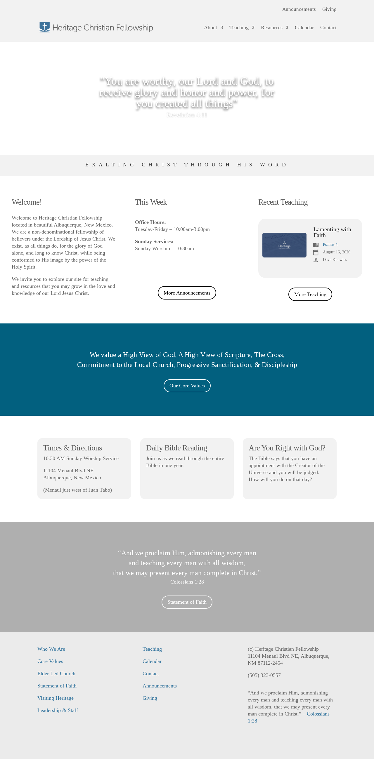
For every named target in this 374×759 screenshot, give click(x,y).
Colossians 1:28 (187, 582)
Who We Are (51, 649)
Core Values (50, 661)
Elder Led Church (56, 673)
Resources (272, 27)
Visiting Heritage (55, 698)
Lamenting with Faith (332, 232)
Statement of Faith (187, 602)
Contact (328, 27)
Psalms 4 (330, 244)
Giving (329, 9)
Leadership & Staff (57, 710)
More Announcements (187, 293)
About (210, 27)
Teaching (239, 27)
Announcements (299, 9)
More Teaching (310, 294)
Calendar (304, 27)
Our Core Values (187, 386)
